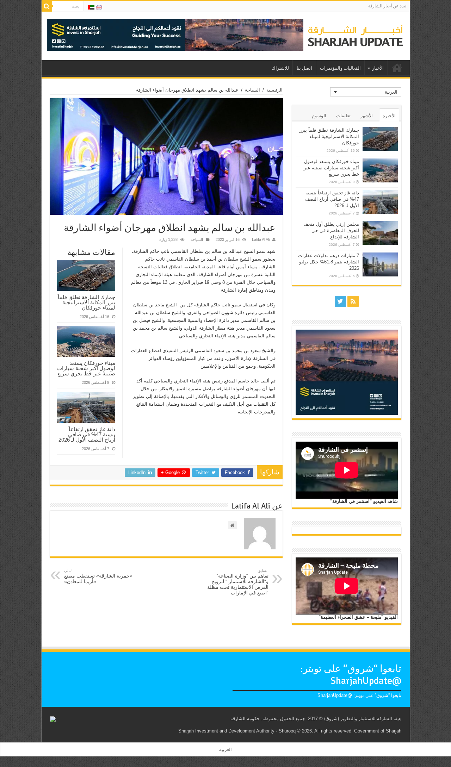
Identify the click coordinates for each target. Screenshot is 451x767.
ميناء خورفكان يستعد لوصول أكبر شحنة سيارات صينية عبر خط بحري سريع (86, 368)
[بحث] (47, 6)
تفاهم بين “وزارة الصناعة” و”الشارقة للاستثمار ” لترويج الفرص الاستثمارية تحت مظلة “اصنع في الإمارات (237, 581)
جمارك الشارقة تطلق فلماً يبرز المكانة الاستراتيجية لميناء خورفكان (86, 302)
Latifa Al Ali (261, 239)
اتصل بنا (304, 68)
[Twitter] (340, 301)
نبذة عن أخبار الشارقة (387, 6)
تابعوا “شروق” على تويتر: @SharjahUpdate (350, 675)
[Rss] (353, 301)
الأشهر (366, 115)
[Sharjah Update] (355, 34)
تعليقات (343, 115)
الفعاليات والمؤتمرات (340, 68)
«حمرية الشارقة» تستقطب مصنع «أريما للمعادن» (98, 576)
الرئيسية (274, 90)
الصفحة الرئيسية (397, 67)
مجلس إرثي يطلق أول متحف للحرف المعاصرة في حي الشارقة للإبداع (331, 230)
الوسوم (319, 115)
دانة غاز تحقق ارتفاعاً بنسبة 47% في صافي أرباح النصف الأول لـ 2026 (86, 434)
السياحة (252, 90)
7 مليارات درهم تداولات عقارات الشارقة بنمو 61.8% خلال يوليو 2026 (328, 262)
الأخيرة (389, 115)
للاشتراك (280, 68)
